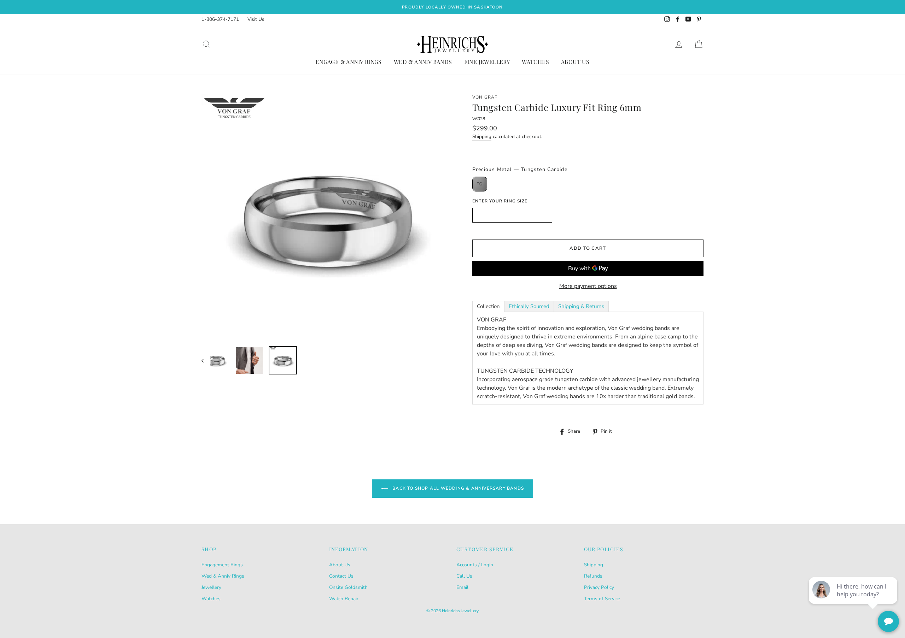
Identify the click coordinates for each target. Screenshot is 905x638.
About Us (575, 61)
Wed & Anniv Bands (423, 61)
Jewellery (211, 587)
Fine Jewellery (487, 61)
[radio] (479, 184)
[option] (452, 7)
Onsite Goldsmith (348, 587)
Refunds (593, 576)
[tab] (488, 306)
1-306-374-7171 (220, 19)
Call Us (464, 576)
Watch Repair (343, 598)
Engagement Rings (222, 564)
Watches (535, 61)
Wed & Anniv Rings (223, 576)
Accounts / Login (474, 564)
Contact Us (341, 576)
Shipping (481, 136)
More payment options (588, 286)
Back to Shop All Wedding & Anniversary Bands (457, 488)
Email (462, 587)
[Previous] (206, 360)
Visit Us (255, 19)
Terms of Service (602, 598)
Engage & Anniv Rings (349, 61)
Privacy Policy (599, 587)
